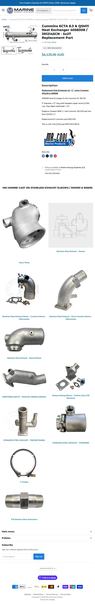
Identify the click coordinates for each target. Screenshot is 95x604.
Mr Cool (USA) (50, 42)
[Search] (84, 10)
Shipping (27, 594)
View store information (52, 173)
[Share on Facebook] (43, 155)
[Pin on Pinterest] (55, 155)
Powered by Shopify (47, 600)
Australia (46, 568)
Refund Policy (38, 594)
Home (4, 19)
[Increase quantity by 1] (63, 70)
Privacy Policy (66, 594)
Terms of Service (52, 594)
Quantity (45, 64)
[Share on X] (47, 155)
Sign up (38, 556)
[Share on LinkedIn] (51, 155)
